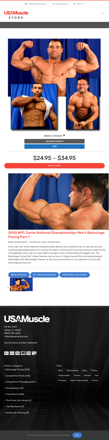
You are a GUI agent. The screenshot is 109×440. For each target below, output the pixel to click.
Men (97, 375)
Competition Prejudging (18, 382)
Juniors (77, 375)
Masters (87, 375)
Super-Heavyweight (79, 380)
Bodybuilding (72, 370)
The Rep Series (13, 406)
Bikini (60, 370)
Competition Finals (15, 375)
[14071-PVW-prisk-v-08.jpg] (21, 287)
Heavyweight (64, 375)
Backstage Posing (15, 369)
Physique (62, 380)
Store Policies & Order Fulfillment (20, 342)
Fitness (94, 370)
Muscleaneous (13, 388)
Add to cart (54, 166)
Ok (77, 435)
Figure (84, 370)
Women (95, 380)
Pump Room (12, 394)
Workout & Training (15, 412)
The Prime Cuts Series (17, 400)
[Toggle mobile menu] (103, 13)
